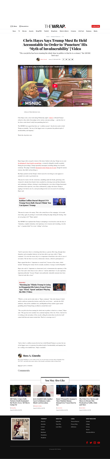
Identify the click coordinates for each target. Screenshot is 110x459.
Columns (73, 31)
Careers (43, 429)
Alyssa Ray (13, 408)
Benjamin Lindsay (38, 406)
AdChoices (73, 426)
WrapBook (43, 437)
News (14, 31)
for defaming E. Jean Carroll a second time (29, 163)
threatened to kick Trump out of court (46, 168)
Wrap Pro (59, 418)
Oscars (87, 429)
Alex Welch (82, 408)
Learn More (58, 426)
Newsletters (24, 26)
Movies (24, 31)
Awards (31, 31)
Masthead (43, 432)
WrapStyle (54, 31)
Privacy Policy (74, 424)
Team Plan (58, 424)
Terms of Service (75, 421)
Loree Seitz (59, 408)
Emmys (88, 426)
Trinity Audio (32, 112)
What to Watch (64, 31)
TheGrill (46, 31)
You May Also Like (55, 380)
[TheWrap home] (55, 26)
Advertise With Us (90, 432)
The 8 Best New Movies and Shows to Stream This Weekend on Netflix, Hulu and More (88, 402)
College (88, 424)
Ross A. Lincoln (44, 59)
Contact (43, 426)
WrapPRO (39, 31)
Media (95, 31)
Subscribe (95, 26)
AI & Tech (81, 31)
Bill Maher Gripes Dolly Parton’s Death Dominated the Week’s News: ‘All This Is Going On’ (20, 402)
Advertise (43, 424)
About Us (43, 421)
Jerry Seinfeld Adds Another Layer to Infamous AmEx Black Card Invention (43, 401)
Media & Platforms (55, 36)
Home (47, 36)
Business (88, 31)
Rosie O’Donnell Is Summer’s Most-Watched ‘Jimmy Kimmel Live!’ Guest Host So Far (66, 402)
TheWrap (44, 418)
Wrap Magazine (91, 418)
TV (19, 31)
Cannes (88, 421)
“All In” (51, 118)
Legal (73, 418)
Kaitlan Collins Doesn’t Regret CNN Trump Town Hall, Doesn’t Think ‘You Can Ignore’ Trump (35, 202)
